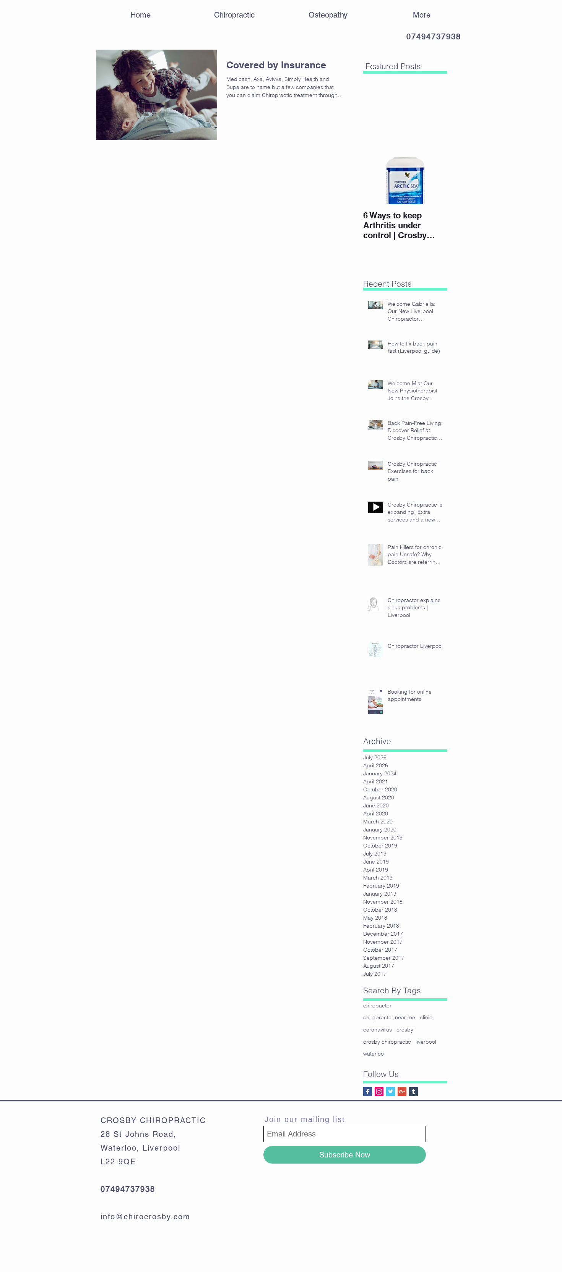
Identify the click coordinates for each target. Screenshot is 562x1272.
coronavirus (377, 1029)
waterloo (373, 1053)
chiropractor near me (389, 1017)
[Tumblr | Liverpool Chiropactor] (413, 1091)
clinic (426, 1017)
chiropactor (377, 1005)
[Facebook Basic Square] (367, 1091)
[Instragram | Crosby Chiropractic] (379, 1091)
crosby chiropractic (387, 1041)
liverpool (426, 1041)
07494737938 (433, 36)
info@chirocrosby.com (145, 1216)
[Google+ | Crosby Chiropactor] (402, 1091)
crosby (404, 1029)
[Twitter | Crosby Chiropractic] (390, 1091)
